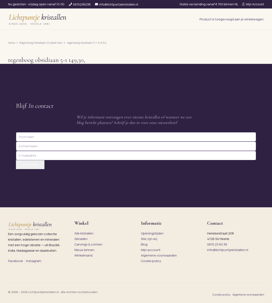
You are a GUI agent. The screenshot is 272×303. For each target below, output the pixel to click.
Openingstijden (152, 233)
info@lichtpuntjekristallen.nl (227, 250)
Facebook (15, 261)
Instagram (33, 261)
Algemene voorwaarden (159, 255)
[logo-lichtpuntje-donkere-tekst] (38, 19)
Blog (144, 244)
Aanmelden (30, 164)
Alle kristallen (84, 233)
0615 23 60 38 (217, 244)
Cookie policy (151, 261)
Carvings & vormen (88, 244)
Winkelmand (83, 255)
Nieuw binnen (84, 250)
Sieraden (81, 239)
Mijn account (150, 250)
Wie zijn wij (149, 239)
